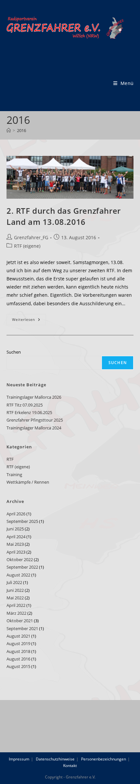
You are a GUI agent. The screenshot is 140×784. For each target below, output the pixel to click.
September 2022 (22, 567)
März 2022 (16, 613)
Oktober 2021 (20, 621)
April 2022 (16, 605)
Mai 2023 (15, 544)
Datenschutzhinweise (55, 759)
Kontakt (70, 765)
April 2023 (16, 552)
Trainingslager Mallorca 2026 (34, 397)
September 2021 (22, 628)
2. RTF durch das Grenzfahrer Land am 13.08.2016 (64, 216)
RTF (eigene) (27, 246)
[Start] (9, 130)
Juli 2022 (14, 582)
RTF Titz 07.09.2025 (25, 405)
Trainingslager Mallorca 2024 (34, 428)
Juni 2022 (15, 590)
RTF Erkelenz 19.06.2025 (29, 412)
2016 (21, 130)
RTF (10, 459)
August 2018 (18, 651)
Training (14, 474)
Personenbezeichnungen (103, 759)
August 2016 (18, 659)
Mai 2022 (15, 598)
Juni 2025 (15, 529)
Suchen (14, 352)
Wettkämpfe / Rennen (28, 482)
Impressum (19, 759)
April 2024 (16, 537)
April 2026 (16, 514)
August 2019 (18, 643)
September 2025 (22, 521)
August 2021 (18, 636)
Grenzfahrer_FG (31, 237)
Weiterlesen (29, 320)
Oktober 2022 (20, 559)
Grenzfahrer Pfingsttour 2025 (35, 420)
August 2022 (18, 575)
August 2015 (18, 666)
